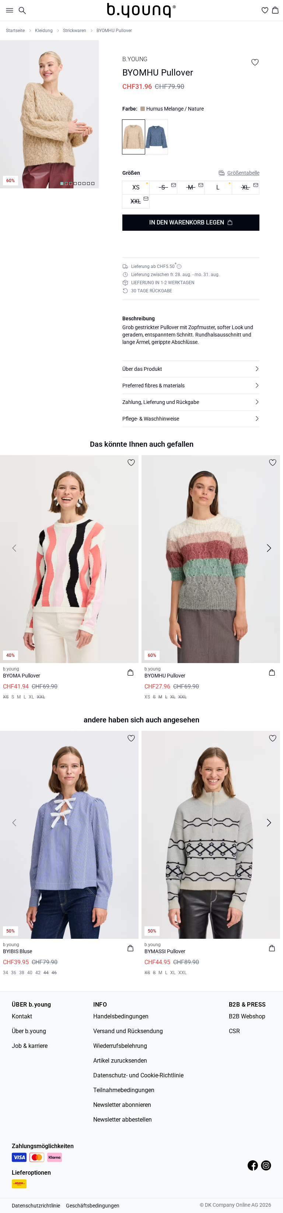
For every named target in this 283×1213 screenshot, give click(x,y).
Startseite (15, 30)
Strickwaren (74, 30)
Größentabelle (243, 173)
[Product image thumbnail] (61, 183)
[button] (190, 368)
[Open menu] (8, 10)
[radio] (135, 188)
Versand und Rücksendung (128, 1031)
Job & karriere (30, 1045)
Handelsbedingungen (121, 1016)
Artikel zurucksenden (120, 1060)
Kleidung (44, 30)
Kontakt (22, 1016)
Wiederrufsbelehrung (120, 1045)
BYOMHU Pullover (114, 30)
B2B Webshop (247, 1016)
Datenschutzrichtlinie (36, 1206)
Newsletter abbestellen (122, 1119)
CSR (234, 1031)
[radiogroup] (190, 195)
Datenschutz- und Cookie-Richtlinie (138, 1075)
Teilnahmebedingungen (123, 1090)
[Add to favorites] (255, 62)
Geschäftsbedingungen (92, 1206)
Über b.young (29, 1031)
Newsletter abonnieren (122, 1104)
